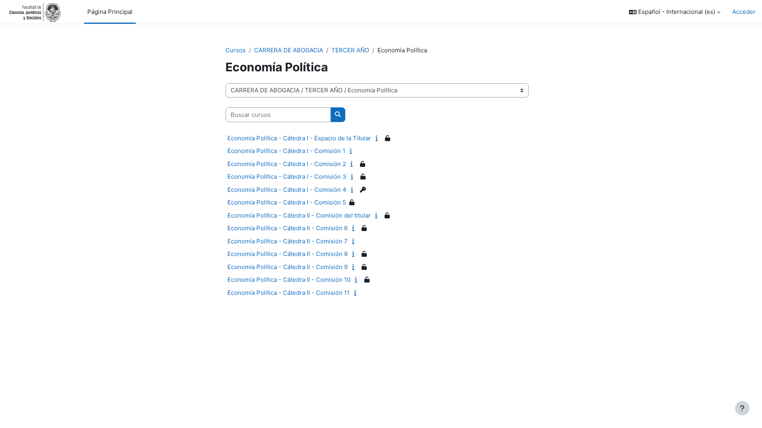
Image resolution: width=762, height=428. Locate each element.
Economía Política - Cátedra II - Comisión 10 (288, 279)
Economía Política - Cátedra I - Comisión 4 (286, 189)
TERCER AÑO (350, 50)
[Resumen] (378, 138)
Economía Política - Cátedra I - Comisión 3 (286, 176)
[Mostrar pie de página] (742, 408)
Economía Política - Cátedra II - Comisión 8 (287, 254)
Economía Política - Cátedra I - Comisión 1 (286, 151)
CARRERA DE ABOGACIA (288, 50)
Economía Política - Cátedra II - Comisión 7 (287, 241)
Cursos (235, 50)
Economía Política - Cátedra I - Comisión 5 (286, 202)
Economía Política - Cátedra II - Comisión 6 (287, 228)
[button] (674, 12)
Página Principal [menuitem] (110, 11)
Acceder (744, 11)
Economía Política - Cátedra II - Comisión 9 (287, 267)
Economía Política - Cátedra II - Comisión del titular (299, 215)
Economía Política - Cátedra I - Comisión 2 (286, 164)
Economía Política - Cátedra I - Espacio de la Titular (299, 138)
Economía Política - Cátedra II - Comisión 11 (288, 292)
